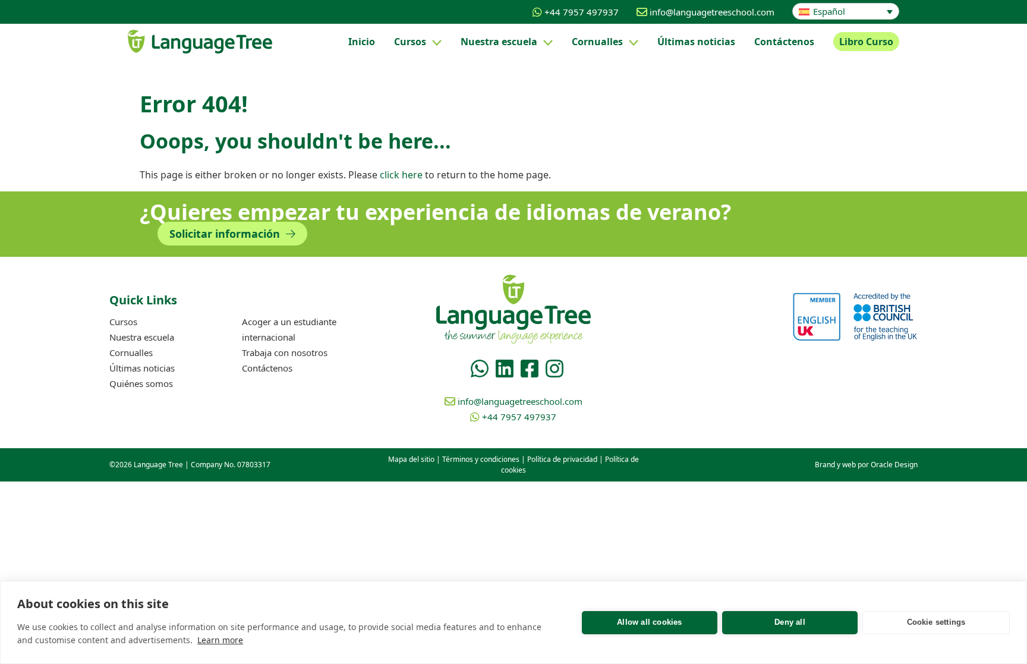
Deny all (789, 622)
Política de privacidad (562, 459)
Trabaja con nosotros (284, 352)
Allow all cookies (649, 622)
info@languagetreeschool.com (712, 12)
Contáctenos (784, 41)
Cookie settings (936, 622)
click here (401, 174)
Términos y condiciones (480, 459)
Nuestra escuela (499, 41)
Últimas (696, 41)
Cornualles (597, 41)
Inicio (361, 41)
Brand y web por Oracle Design (866, 465)
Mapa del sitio (411, 459)
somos (141, 383)
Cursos (410, 41)
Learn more (220, 640)
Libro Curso (866, 41)
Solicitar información (226, 233)
